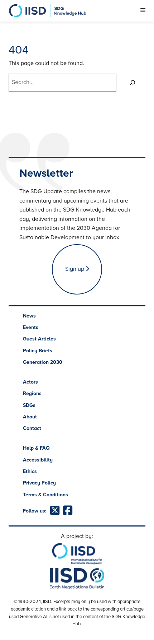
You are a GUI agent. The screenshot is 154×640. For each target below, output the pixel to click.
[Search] (132, 83)
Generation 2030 (42, 362)
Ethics (30, 471)
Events (30, 327)
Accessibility (38, 460)
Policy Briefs (37, 351)
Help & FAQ (36, 448)
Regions (32, 393)
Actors (30, 382)
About (30, 417)
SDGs (29, 405)
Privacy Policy (39, 483)
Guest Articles (39, 339)
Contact (32, 428)
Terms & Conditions (45, 495)
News (29, 316)
